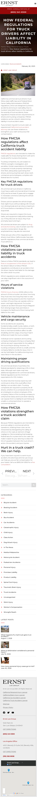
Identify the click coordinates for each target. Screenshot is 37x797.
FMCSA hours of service (9, 292)
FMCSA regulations (8, 153)
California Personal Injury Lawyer (15, 692)
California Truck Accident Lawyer (15, 700)
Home (3, 47)
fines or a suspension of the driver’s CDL (16, 263)
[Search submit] (33, 485)
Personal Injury (17, 47)
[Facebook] (4, 712)
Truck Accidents (15, 64)
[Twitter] (8, 712)
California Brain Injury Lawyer (14, 695)
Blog (8, 47)
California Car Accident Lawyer (14, 698)
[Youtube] (13, 712)
